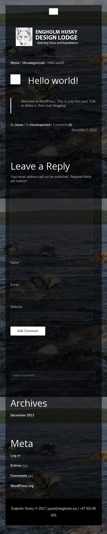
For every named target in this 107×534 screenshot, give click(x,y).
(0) (70, 125)
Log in (15, 455)
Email (15, 285)
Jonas (19, 125)
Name (15, 262)
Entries (19, 465)
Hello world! (53, 80)
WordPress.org (22, 486)
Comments (21, 476)
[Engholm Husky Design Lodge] (54, 39)
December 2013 (22, 415)
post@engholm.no (62, 508)
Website (16, 307)
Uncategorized (33, 63)
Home (14, 63)
